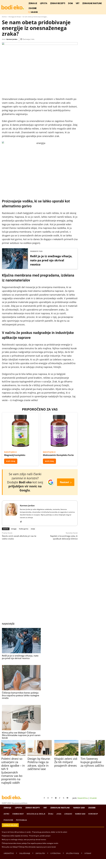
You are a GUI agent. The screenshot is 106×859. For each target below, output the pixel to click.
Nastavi (65, 482)
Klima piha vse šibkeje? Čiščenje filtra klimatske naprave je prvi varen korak (21, 735)
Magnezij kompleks (14, 455)
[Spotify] (55, 798)
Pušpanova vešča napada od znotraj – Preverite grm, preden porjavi (26, 836)
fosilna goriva (23, 529)
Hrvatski (93, 798)
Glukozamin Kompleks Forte (58, 455)
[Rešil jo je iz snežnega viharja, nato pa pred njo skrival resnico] (21, 640)
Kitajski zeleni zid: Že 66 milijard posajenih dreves (66, 762)
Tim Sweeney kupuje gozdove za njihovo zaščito (92, 762)
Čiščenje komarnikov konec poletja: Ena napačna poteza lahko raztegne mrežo (20, 695)
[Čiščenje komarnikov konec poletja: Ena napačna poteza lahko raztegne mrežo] (21, 677)
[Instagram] (48, 798)
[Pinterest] (52, 798)
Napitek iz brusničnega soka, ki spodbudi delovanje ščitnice (64, 537)
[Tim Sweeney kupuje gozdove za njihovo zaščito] (93, 748)
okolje (33, 529)
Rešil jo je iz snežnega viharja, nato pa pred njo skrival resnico (51, 260)
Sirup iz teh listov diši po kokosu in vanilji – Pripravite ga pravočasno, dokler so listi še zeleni (34, 832)
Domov (4, 17)
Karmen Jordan (11, 39)
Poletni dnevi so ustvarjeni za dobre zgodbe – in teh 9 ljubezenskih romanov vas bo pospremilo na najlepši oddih (13, 770)
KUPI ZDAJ (10, 461)
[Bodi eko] (12, 7)
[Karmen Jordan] (11, 513)
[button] (33, 12)
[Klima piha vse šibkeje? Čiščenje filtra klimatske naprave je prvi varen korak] (21, 717)
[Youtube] (67, 798)
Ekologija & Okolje (15, 17)
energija (13, 529)
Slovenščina (82, 798)
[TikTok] (59, 798)
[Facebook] (21, 521)
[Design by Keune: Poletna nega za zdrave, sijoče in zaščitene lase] (40, 748)
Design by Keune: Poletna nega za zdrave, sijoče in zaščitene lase (39, 764)
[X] (63, 798)
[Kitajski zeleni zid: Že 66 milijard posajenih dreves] (66, 748)
